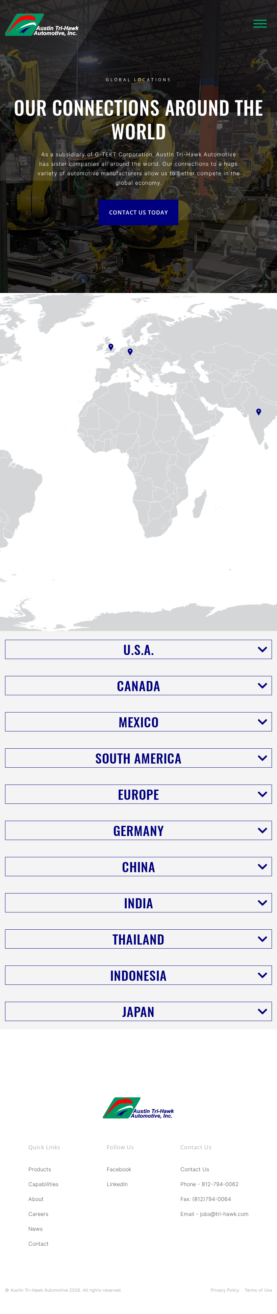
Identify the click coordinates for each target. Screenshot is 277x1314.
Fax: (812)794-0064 (205, 1199)
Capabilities (43, 1184)
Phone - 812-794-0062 (209, 1184)
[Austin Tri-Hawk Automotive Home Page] (42, 25)
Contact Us (194, 1169)
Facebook (119, 1169)
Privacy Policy (225, 1290)
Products (39, 1169)
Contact (38, 1243)
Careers (38, 1213)
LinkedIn (117, 1184)
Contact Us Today (138, 212)
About (36, 1199)
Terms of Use (258, 1290)
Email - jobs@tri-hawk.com (214, 1213)
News (35, 1228)
